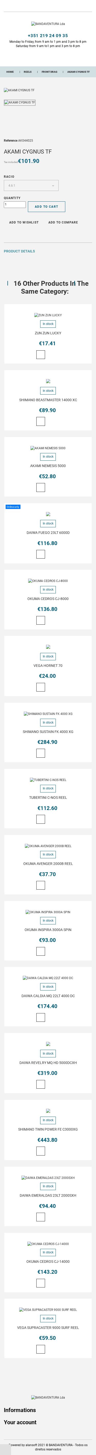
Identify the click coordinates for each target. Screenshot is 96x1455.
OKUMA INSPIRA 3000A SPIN (48, 930)
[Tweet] (11, 233)
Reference (10, 140)
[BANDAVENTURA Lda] (48, 24)
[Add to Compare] (57, 355)
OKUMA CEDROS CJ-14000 (48, 1261)
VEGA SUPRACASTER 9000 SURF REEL (48, 1328)
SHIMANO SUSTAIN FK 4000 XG (48, 732)
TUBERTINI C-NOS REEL (48, 798)
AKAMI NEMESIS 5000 (48, 466)
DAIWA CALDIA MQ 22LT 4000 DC (48, 996)
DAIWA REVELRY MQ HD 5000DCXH (48, 1063)
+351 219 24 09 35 (48, 35)
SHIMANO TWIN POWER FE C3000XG (48, 1129)
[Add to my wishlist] (49, 355)
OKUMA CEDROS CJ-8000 (48, 599)
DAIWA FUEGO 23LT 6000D (48, 533)
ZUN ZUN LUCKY (48, 333)
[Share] (5, 233)
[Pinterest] (18, 233)
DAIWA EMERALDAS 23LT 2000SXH (48, 1195)
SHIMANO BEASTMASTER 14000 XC (48, 400)
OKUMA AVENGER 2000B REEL (48, 864)
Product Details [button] (19, 251)
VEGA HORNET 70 (48, 666)
